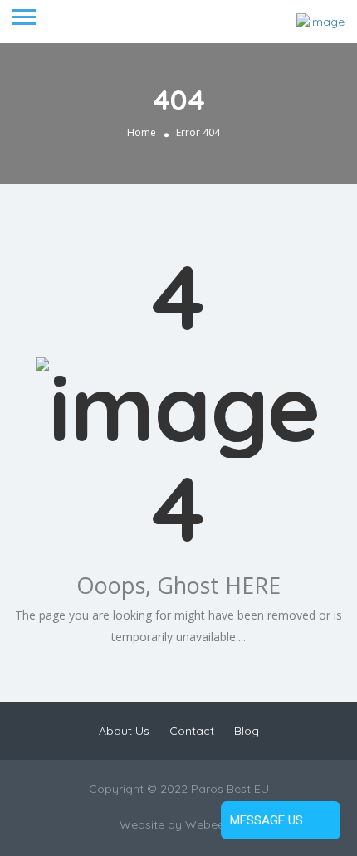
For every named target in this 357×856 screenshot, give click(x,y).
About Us (124, 730)
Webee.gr (211, 824)
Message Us (266, 820)
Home (141, 132)
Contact (191, 730)
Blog (246, 730)
